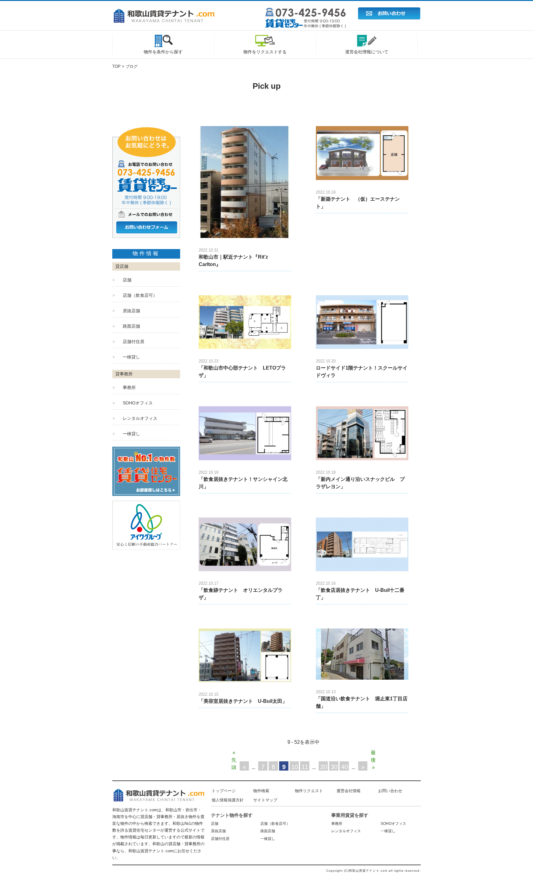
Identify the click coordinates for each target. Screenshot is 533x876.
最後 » (373, 753)
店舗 (127, 279)
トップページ (224, 790)
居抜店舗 (131, 310)
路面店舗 (131, 326)
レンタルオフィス (140, 418)
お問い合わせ (390, 790)
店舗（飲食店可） (140, 295)
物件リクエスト (309, 790)
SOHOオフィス (138, 402)
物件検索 (261, 790)
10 (294, 766)
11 (305, 766)
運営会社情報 (349, 790)
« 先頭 (233, 753)
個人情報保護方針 (228, 800)
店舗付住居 (133, 341)
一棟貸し (131, 356)
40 (344, 766)
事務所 (129, 387)
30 (334, 766)
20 (323, 766)
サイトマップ (265, 800)
